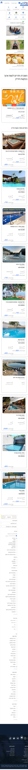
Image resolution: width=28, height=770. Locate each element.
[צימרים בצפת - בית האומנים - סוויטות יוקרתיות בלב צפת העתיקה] (13, 149)
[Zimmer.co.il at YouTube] (21, 736)
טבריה (13, 109)
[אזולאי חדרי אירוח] (13, 262)
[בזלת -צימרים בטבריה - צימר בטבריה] (13, 450)
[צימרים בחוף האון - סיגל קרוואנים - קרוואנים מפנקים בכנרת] (13, 299)
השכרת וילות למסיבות (10, 751)
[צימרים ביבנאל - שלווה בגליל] (13, 488)
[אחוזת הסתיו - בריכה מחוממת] (13, 224)
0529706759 (22, 494)
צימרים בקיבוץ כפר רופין (18, 377)
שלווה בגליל (21, 490)
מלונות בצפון (12, 755)
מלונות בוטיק (12, 754)
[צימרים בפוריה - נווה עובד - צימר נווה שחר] (13, 337)
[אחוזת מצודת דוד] (13, 413)
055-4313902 (21, 267)
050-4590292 (21, 456)
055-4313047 (21, 112)
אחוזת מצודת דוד (20, 415)
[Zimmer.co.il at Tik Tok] (10, 737)
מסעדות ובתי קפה (20, 65)
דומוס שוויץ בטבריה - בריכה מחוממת (15, 108)
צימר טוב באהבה (20, 189)
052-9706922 (21, 192)
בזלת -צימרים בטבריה (19, 453)
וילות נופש (12, 748)
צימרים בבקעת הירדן (13, 69)
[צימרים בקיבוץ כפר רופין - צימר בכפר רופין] (13, 375)
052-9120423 (21, 343)
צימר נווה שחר (21, 340)
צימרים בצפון (20, 69)
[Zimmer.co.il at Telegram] (17, 737)
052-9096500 (21, 305)
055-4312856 (21, 418)
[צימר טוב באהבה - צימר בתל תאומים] (13, 186)
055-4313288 (21, 230)
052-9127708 (21, 154)
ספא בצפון (12, 752)
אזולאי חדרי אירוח (20, 264)
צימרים (26, 69)
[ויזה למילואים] (8, 522)
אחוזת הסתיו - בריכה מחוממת (17, 226)
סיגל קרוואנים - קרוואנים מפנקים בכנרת (15, 302)
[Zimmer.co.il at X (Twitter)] (14, 737)
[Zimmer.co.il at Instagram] (25, 737)
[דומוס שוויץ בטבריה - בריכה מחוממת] (13, 106)
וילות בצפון (12, 750)
